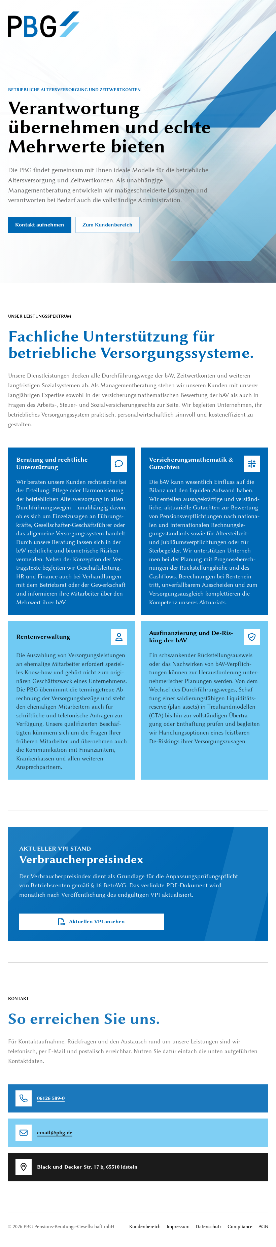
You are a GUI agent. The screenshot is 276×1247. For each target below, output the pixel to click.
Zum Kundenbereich (107, 225)
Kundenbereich (145, 1227)
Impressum (178, 1227)
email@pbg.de (54, 1132)
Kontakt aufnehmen (39, 225)
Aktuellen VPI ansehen (97, 922)
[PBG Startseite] (43, 24)
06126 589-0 (51, 1098)
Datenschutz (208, 1227)
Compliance (240, 1227)
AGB (263, 1227)
